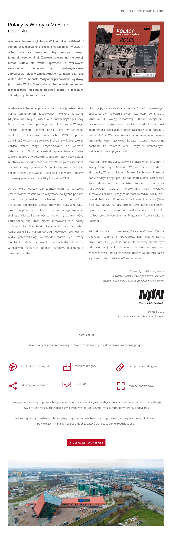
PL (122, 11)
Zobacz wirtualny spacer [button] (88, 442)
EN (129, 11)
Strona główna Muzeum (149, 11)
